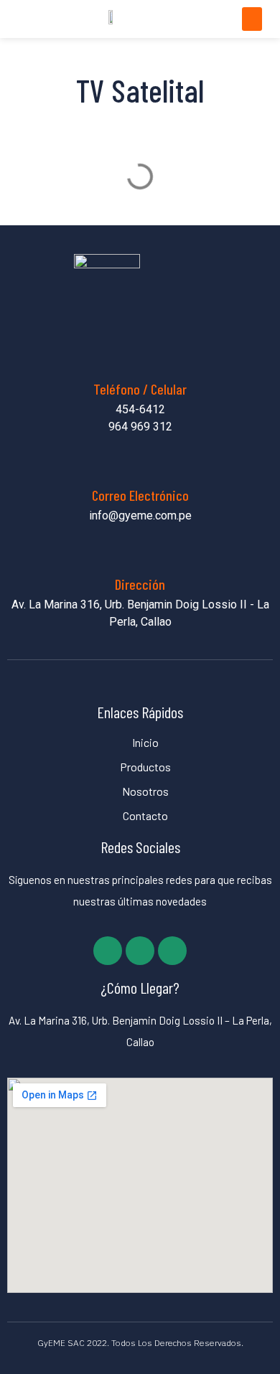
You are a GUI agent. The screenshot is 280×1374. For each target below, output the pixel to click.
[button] (252, 19)
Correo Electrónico (140, 495)
